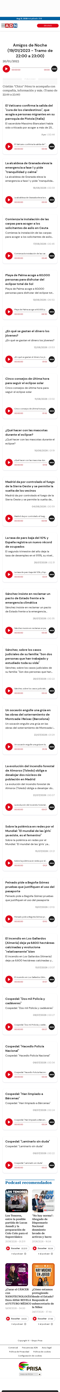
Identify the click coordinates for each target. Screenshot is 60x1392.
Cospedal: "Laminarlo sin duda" (27, 1141)
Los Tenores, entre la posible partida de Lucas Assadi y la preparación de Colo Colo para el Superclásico (16, 1226)
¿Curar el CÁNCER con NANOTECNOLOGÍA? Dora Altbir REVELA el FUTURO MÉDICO (18, 1296)
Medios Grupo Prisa (30, 1374)
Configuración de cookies (30, 1355)
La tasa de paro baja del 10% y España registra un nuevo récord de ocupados (28, 542)
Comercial (13, 1347)
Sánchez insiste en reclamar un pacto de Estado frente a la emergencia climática (27, 598)
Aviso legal (47, 1347)
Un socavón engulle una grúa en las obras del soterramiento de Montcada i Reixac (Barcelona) (28, 714)
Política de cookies (42, 1351)
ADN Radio (11, 25)
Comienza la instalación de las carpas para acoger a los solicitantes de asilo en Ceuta (27, 223)
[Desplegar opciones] (54, 69)
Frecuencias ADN (30, 1347)
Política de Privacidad (19, 1351)
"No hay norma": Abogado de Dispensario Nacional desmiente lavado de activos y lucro (42, 1226)
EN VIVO (48, 25)
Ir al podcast (17, 1253)
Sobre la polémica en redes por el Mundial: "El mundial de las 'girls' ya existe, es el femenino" (29, 830)
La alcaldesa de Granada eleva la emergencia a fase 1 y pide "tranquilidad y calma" (28, 167)
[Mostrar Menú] (3, 25)
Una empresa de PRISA (30, 1366)
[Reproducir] (6, 68)
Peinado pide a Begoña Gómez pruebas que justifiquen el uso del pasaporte (29, 886)
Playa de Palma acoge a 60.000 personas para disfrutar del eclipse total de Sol (27, 279)
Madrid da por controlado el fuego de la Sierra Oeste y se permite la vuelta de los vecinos (30, 486)
